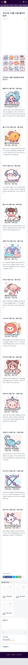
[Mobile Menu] (2, 2)
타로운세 (8, 654)
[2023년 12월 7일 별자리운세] (21, 590)
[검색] (26, 2)
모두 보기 (12, 582)
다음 (3, 632)
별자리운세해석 (8, 10)
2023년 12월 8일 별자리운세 (7, 597)
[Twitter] (14, 577)
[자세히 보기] (23, 577)
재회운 (15, 5)
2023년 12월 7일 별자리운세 (20, 597)
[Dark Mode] (20, 2)
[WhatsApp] (17, 577)
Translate (12, 640)
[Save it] (24, 19)
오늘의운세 (6, 5)
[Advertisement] (14, 35)
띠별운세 (13, 654)
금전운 (20, 5)
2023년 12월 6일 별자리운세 (7, 613)
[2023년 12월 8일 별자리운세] (7, 590)
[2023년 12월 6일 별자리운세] (7, 607)
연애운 (11, 5)
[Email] (20, 577)
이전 (25, 632)
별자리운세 (25, 5)
